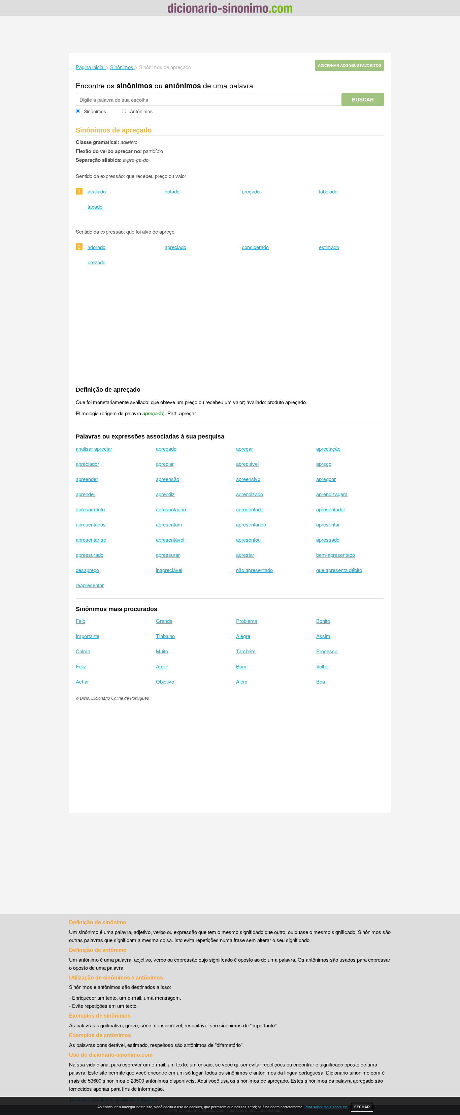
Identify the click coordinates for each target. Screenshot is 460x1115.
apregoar (326, 478)
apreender (87, 478)
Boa (320, 681)
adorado (96, 246)
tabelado (328, 191)
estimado (329, 246)
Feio (80, 620)
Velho (322, 666)
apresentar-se (91, 539)
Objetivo (165, 681)
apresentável (170, 539)
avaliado (97, 191)
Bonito (323, 620)
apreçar (244, 448)
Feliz (81, 666)
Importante (87, 635)
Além (242, 681)
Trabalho (165, 635)
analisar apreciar (94, 448)
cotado (172, 191)
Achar (82, 681)
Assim (323, 635)
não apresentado (254, 569)
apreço (323, 463)
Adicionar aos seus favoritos (349, 65)
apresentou (248, 539)
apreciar (165, 463)
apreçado (166, 448)
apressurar (168, 554)
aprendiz (165, 494)
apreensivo (248, 478)
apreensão (167, 478)
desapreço (87, 569)
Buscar (363, 99)
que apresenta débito (339, 569)
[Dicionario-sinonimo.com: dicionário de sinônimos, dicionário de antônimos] (230, 9)
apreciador (87, 463)
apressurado (89, 554)
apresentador (330, 509)
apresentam (169, 524)
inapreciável (169, 569)
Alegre (243, 635)
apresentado (249, 509)
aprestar (245, 554)
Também (246, 651)
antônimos (183, 85)
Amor (162, 666)
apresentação (171, 509)
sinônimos (135, 85)
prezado (96, 262)
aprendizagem (332, 494)
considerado (255, 246)
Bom (241, 666)
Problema (246, 620)
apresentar (328, 524)
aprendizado (249, 494)
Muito (162, 651)
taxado (95, 206)
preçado (251, 191)
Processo (326, 651)
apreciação (328, 448)
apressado (327, 539)
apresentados (91, 524)
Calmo (83, 651)
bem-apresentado (335, 554)
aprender (85, 494)
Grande (164, 620)
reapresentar (90, 585)
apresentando (251, 524)
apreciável (247, 463)
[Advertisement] (230, 34)
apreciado (175, 246)
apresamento (90, 509)
